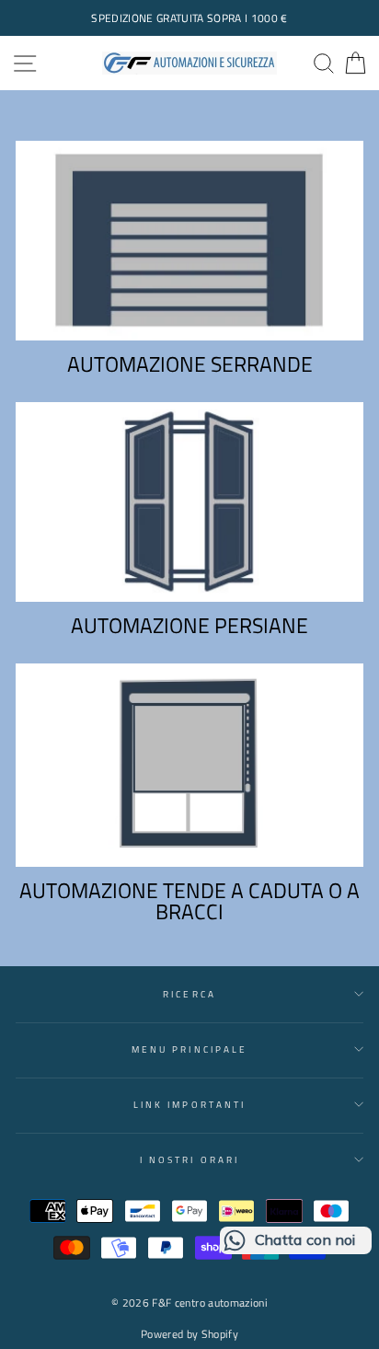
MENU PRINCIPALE (189, 1049)
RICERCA (189, 993)
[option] (189, 18)
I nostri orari (189, 1159)
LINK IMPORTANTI (189, 1104)
